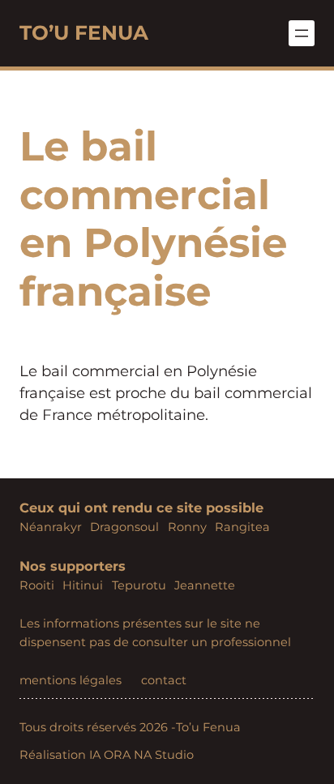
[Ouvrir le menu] (302, 33)
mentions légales (70, 680)
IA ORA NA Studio (141, 755)
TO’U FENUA (83, 32)
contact (163, 680)
